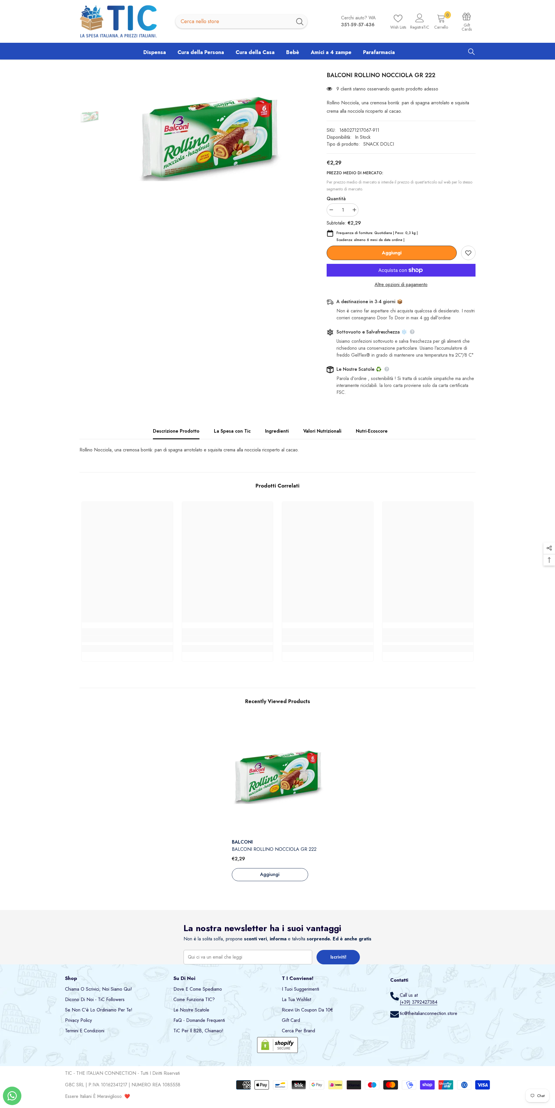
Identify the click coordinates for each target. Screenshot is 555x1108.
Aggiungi (392, 252)
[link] (127, 639)
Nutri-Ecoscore (372, 431)
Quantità (336, 198)
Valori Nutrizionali (322, 431)
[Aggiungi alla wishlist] (468, 253)
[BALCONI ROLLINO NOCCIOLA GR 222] (277, 776)
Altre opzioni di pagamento (401, 284)
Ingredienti (277, 431)
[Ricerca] (241, 21)
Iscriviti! (338, 957)
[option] (208, 137)
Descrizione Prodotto (176, 431)
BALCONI (242, 842)
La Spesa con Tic (232, 431)
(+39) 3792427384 (418, 1002)
